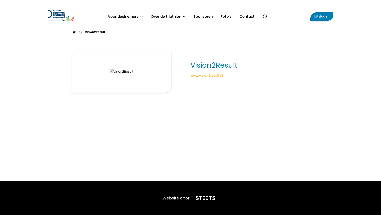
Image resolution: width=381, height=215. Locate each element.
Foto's (226, 16)
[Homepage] (74, 32)
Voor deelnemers (123, 16)
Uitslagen (321, 16)
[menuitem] (74, 32)
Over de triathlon (166, 16)
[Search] (265, 18)
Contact (247, 16)
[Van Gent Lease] (73, 15)
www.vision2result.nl (206, 75)
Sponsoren (203, 16)
